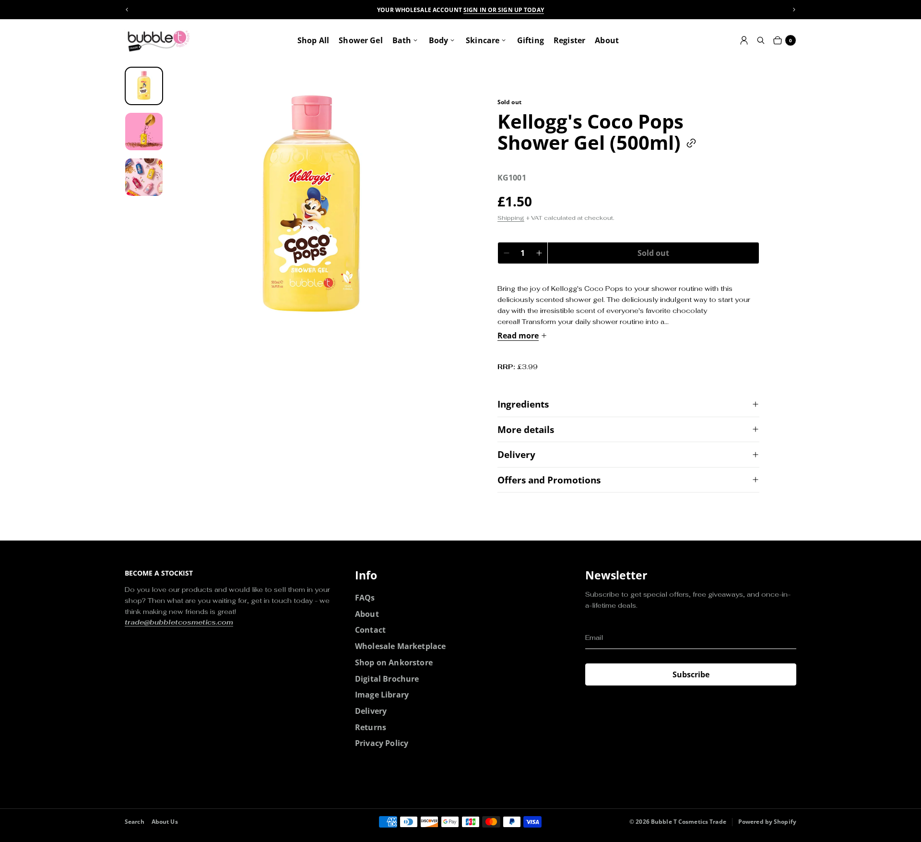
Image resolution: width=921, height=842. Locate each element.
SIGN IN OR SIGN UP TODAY (503, 10)
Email (594, 637)
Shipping (510, 218)
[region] (460, 10)
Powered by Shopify (767, 822)
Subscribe (691, 674)
